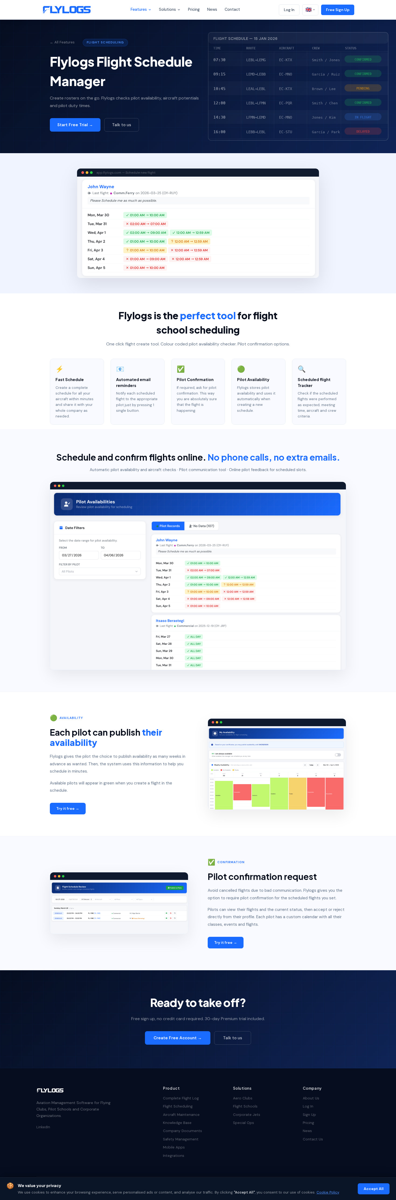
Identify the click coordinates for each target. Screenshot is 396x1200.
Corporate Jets (246, 1114)
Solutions (167, 9)
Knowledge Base (177, 1122)
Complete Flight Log (181, 1098)
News (212, 9)
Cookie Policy (328, 1192)
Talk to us (121, 125)
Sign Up (309, 1114)
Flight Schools (245, 1106)
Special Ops (243, 1122)
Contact (232, 9)
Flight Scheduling (178, 1106)
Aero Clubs (242, 1098)
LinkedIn (43, 1127)
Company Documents (182, 1131)
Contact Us (313, 1139)
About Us (311, 1098)
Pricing (194, 9)
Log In (289, 9)
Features (139, 9)
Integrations (173, 1155)
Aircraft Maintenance (181, 1114)
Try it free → (67, 808)
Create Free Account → (178, 1038)
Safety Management (181, 1139)
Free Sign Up (337, 9)
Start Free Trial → (75, 125)
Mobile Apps (174, 1147)
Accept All (374, 1188)
